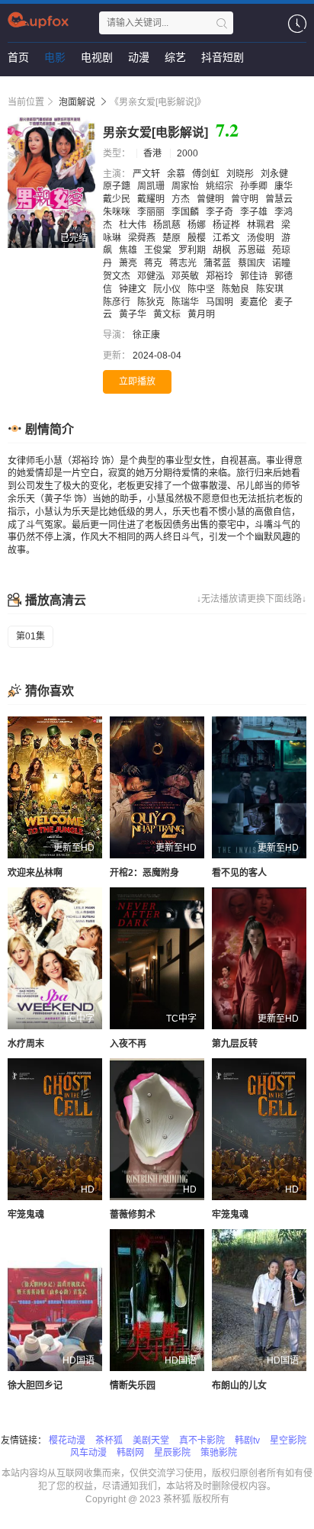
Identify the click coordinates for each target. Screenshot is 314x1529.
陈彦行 (118, 302)
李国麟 (186, 212)
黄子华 (134, 314)
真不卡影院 (202, 1440)
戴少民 (118, 199)
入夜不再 (128, 1043)
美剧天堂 (151, 1440)
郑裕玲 (221, 276)
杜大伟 (134, 225)
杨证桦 (227, 225)
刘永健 (275, 174)
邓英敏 (186, 276)
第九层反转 (235, 1043)
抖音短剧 (222, 57)
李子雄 (255, 212)
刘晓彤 (241, 174)
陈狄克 (152, 302)
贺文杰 (118, 276)
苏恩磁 (253, 250)
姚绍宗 (221, 186)
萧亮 (129, 263)
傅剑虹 (207, 174)
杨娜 (197, 225)
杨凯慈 (168, 225)
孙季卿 (255, 186)
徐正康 (147, 335)
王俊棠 (159, 250)
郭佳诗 (255, 276)
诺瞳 (282, 263)
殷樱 (197, 238)
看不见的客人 (239, 873)
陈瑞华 (186, 302)
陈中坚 (202, 289)
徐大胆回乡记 (35, 1385)
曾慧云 (280, 199)
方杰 (181, 199)
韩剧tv (247, 1440)
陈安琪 (271, 289)
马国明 (221, 302)
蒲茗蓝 (218, 263)
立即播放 (137, 381)
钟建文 (134, 289)
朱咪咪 (118, 212)
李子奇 (221, 212)
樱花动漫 (67, 1440)
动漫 (138, 57)
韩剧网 (130, 1452)
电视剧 (97, 57)
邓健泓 (152, 276)
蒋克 (154, 263)
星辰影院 (172, 1452)
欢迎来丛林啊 (35, 873)
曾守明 (246, 199)
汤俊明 (262, 238)
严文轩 (147, 174)
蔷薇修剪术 (132, 1214)
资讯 (76, 88)
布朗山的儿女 (239, 1385)
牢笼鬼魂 (26, 1214)
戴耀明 (152, 199)
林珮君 (262, 225)
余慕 (177, 174)
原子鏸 (118, 186)
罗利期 (193, 250)
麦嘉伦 (255, 302)
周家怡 (186, 186)
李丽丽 (152, 212)
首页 (18, 57)
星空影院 (288, 1440)
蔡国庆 (253, 263)
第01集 (30, 636)
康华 (284, 186)
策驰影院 (218, 1452)
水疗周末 (26, 1043)
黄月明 (202, 314)
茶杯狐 (109, 1440)
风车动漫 (88, 1452)
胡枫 (223, 250)
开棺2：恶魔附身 (144, 873)
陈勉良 (237, 289)
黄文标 (168, 314)
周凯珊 (152, 186)
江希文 (227, 238)
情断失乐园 (132, 1385)
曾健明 (211, 199)
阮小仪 (168, 289)
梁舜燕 (143, 238)
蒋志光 (184, 263)
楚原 (172, 238)
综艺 (175, 57)
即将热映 (29, 88)
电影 (55, 57)
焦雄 (129, 250)
